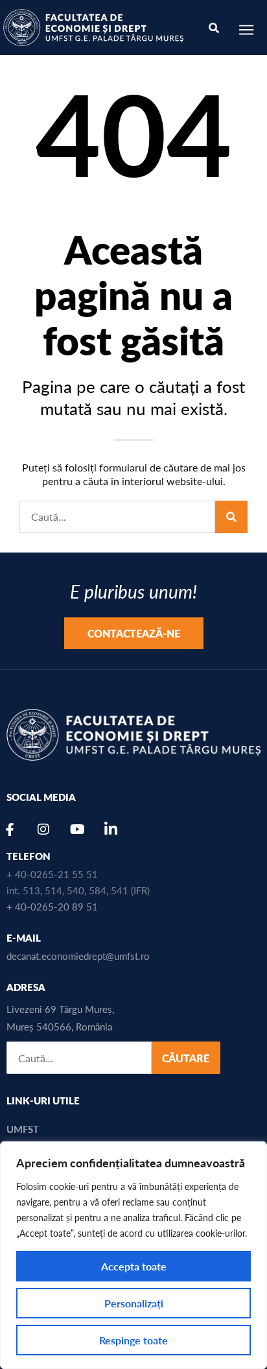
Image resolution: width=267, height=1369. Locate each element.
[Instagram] (43, 829)
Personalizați (133, 1303)
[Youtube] (77, 829)
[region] (133, 1255)
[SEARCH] (231, 517)
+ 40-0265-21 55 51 (52, 874)
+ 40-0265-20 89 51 (52, 906)
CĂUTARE (185, 1058)
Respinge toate (133, 1340)
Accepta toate (134, 1266)
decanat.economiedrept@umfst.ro (78, 955)
